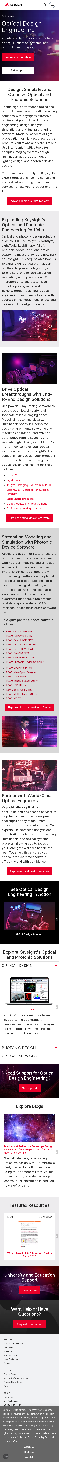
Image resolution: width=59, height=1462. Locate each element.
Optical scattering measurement (27, 503)
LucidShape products (20, 498)
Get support (18, 70)
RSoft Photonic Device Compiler (25, 661)
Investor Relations (12, 1401)
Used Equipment (11, 1359)
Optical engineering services (24, 508)
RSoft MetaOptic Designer (21, 672)
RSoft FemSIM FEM (17, 653)
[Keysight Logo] (15, 5)
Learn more (29, 1290)
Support (8, 1370)
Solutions (8, 1351)
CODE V (12, 475)
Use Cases (8, 1347)
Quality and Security (12, 1405)
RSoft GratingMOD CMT (20, 657)
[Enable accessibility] (5, 1456)
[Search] (45, 5)
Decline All (29, 1452)
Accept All (29, 1447)
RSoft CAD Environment (20, 631)
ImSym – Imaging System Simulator (29, 485)
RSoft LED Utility (16, 685)
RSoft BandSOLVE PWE (20, 648)
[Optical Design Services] (29, 775)
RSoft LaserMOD (16, 676)
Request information (18, 57)
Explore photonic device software (29, 707)
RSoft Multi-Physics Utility (21, 693)
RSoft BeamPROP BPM (19, 640)
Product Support (11, 1374)
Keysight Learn (10, 1355)
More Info (29, 1457)
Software (8, 16)
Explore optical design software (30, 517)
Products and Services (14, 1343)
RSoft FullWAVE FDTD (19, 635)
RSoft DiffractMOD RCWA (21, 644)
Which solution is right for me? (29, 200)
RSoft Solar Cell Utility (19, 689)
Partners (7, 1363)
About (7, 1393)
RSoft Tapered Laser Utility (22, 680)
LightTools (13, 480)
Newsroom (8, 1397)
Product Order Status (13, 1382)
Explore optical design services (29, 871)
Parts (6, 1386)
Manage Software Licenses (16, 1378)
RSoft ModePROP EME (19, 667)
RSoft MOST (13, 698)
